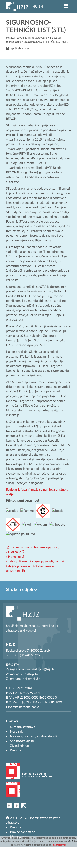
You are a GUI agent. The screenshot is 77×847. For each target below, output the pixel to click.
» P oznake (13, 556)
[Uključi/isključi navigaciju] (66, 6)
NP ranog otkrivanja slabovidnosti (33, 736)
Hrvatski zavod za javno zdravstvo (26, 38)
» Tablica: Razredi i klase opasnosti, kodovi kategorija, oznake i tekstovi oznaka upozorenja (35, 566)
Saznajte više (59, 845)
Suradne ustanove (22, 726)
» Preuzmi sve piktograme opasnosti (35, 547)
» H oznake (13, 552)
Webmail (16, 827)
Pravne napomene (22, 832)
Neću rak (16, 731)
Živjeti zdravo (19, 745)
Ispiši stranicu (19, 48)
